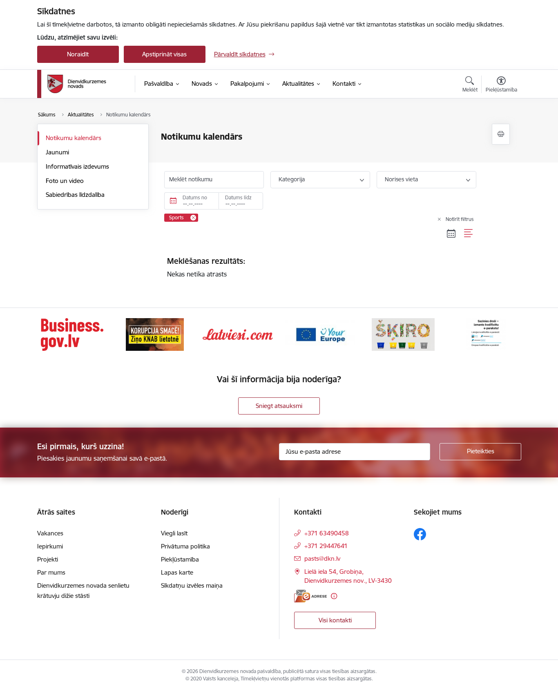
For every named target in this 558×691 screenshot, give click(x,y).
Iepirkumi (50, 546)
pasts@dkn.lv (322, 558)
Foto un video (65, 181)
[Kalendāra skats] (451, 233)
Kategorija (292, 179)
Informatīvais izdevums (77, 166)
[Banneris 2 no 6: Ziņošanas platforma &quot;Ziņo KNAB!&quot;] (155, 334)
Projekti (47, 559)
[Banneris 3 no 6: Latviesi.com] (238, 334)
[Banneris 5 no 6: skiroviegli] (403, 334)
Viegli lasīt (174, 533)
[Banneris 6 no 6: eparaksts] (486, 334)
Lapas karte (177, 572)
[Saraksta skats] (468, 233)
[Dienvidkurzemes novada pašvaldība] (88, 84)
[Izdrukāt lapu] (500, 134)
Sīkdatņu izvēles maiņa (192, 585)
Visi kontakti (335, 620)
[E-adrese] (310, 596)
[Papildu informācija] (334, 596)
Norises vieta (401, 179)
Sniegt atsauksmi (279, 406)
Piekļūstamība (180, 559)
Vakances (50, 533)
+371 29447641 (326, 546)
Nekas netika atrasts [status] (206, 267)
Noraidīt (78, 54)
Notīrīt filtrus (460, 219)
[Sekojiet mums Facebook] (420, 534)
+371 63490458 (326, 533)
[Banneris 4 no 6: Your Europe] (320, 334)
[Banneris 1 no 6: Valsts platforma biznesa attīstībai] (72, 334)
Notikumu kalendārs (73, 138)
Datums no (195, 197)
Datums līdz (238, 197)
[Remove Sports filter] (193, 218)
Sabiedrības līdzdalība (75, 194)
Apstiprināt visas (164, 54)
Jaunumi (57, 152)
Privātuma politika (185, 546)
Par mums (51, 572)
